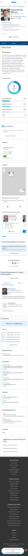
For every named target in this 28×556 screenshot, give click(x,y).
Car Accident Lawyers (14, 518)
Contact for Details (10, 136)
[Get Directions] (20, 207)
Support (14, 537)
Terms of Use (6, 544)
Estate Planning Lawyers (14, 516)
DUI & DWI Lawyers (14, 514)
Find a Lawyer (14, 462)
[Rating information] (19, 18)
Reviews (14, 43)
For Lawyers (14, 474)
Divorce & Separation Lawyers (14, 520)
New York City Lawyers (14, 481)
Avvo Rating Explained (14, 539)
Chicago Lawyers (14, 486)
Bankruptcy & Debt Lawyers (14, 507)
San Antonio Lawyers (14, 497)
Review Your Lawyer (14, 465)
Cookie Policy (21, 544)
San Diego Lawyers (14, 499)
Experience (24, 43)
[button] (9, 173)
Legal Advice (14, 467)
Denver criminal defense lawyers (10, 445)
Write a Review (22, 16)
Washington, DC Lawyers (14, 490)
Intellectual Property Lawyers (14, 523)
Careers (14, 535)
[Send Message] (7, 207)
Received (7, 283)
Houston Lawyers (14, 488)
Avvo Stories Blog (14, 471)
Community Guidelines (13, 545)
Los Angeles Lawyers (14, 483)
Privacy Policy (13, 544)
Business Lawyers (14, 509)
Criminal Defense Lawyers (14, 511)
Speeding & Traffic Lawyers (14, 525)
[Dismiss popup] (26, 550)
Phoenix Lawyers (14, 495)
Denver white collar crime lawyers (10, 451)
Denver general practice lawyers (10, 448)
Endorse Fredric (14, 278)
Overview (3, 43)
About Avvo (14, 532)
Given (20, 283)
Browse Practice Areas (14, 469)
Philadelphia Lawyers (14, 493)
